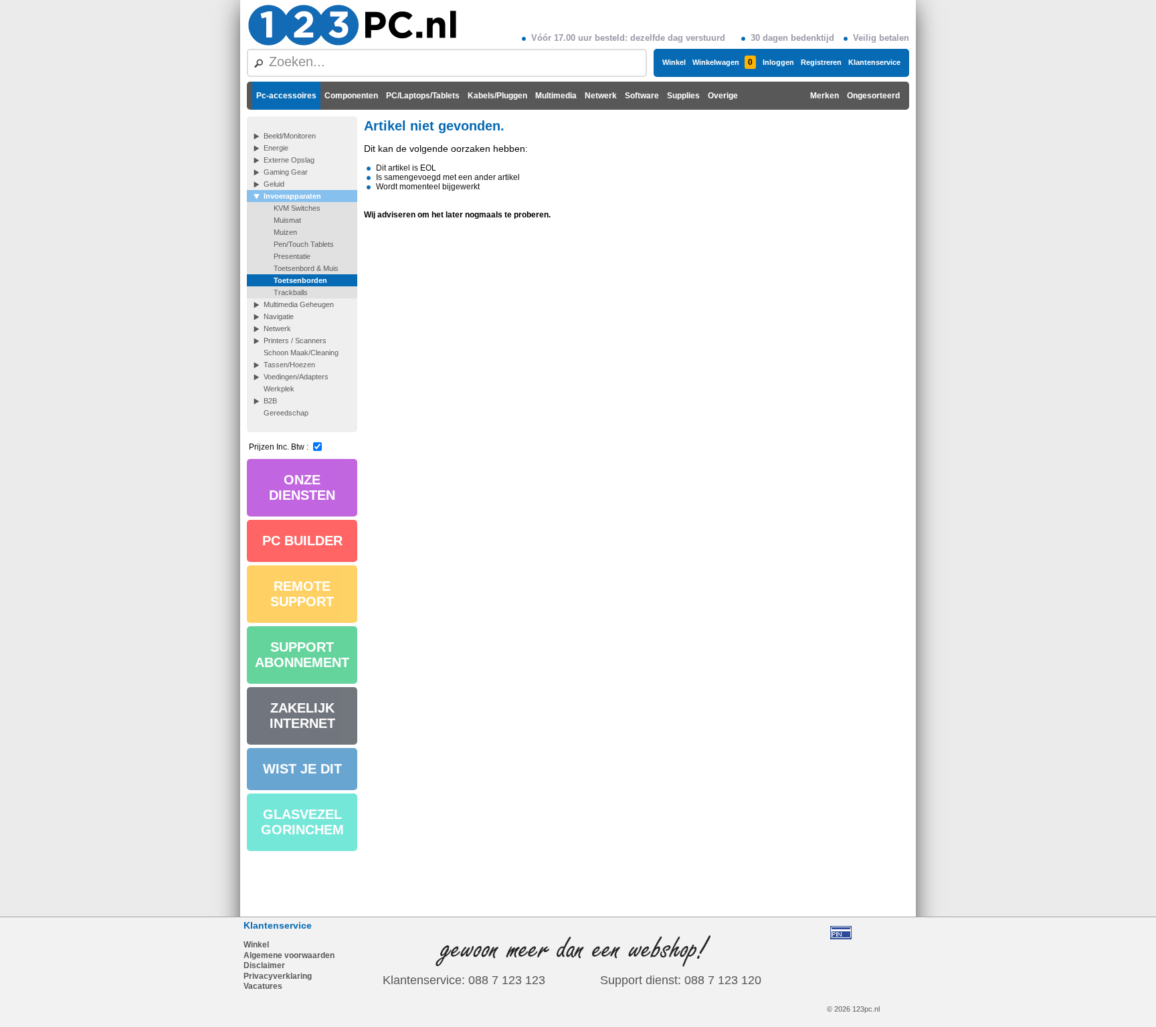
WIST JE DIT (302, 768)
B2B (270, 401)
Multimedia (556, 96)
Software (642, 96)
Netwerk (601, 96)
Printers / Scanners (295, 341)
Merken (824, 96)
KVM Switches (297, 208)
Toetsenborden (300, 280)
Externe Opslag (289, 160)
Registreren (821, 62)
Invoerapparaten (292, 196)
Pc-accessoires (286, 96)
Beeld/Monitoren (290, 136)
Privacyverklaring (278, 976)
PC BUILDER (302, 540)
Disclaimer (264, 965)
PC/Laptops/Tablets (423, 96)
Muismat (287, 220)
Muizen (285, 232)
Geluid (274, 184)
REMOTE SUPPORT (302, 594)
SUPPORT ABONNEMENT (302, 655)
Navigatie (279, 316)
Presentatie (292, 256)
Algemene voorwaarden (289, 955)
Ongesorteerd (873, 96)
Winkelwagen (722, 62)
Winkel (674, 62)
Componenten (351, 96)
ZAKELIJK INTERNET (302, 716)
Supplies (683, 96)
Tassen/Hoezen (289, 365)
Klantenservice (874, 62)
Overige (723, 96)
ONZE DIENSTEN (302, 487)
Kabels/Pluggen (497, 96)
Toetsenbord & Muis (306, 268)
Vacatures (263, 986)
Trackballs (291, 292)
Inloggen (778, 62)
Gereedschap (286, 413)
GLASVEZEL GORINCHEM (302, 822)
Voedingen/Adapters (296, 377)
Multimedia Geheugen (299, 304)
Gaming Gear (286, 172)
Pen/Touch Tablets (304, 244)
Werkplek (279, 389)
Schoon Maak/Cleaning (301, 353)
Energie (276, 148)
